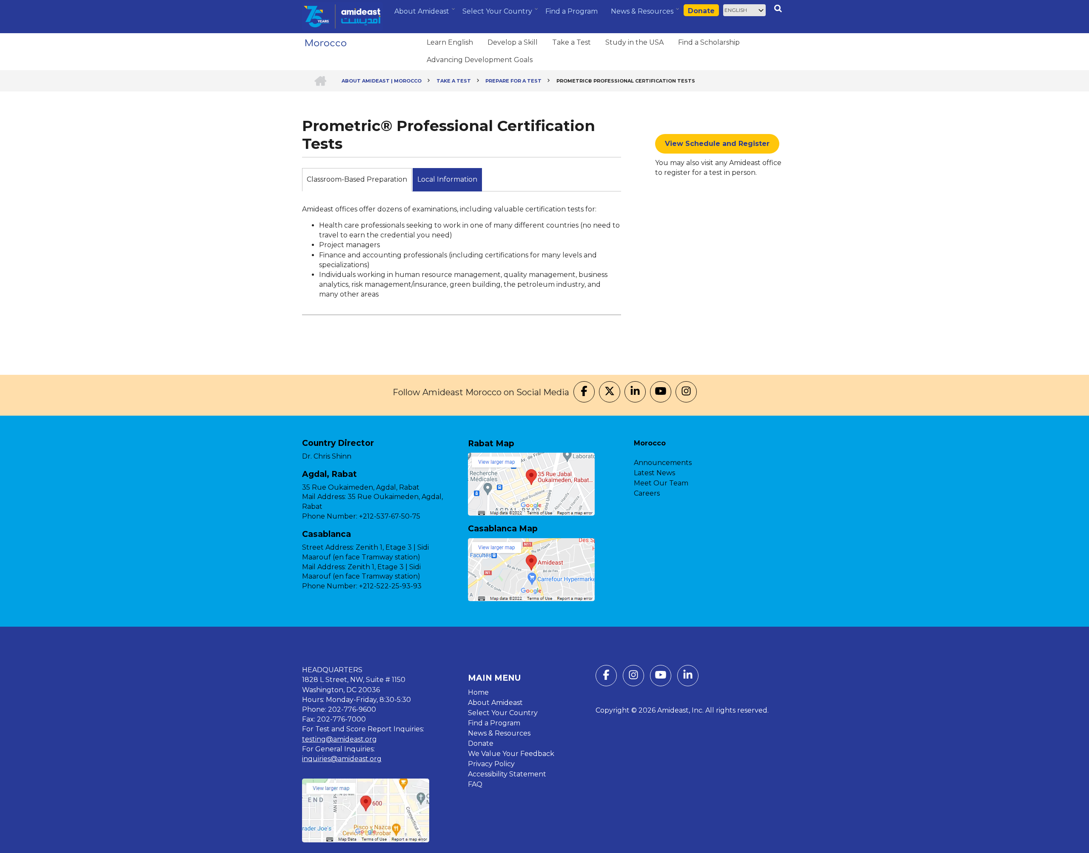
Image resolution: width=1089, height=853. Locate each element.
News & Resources (499, 733)
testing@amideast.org (339, 739)
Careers (647, 493)
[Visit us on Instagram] (686, 392)
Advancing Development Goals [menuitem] (480, 60)
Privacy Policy (491, 764)
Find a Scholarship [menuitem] (709, 42)
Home (478, 692)
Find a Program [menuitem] (571, 11)
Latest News (654, 473)
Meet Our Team (661, 483)
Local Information (447, 179)
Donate (701, 11)
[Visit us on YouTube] (660, 392)
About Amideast (495, 703)
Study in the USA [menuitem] (634, 42)
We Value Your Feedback (511, 754)
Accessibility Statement (507, 774)
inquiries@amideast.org (342, 759)
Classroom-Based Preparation (357, 179)
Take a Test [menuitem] (571, 42)
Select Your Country (503, 713)
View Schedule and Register (717, 144)
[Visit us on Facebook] (584, 392)
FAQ (475, 784)
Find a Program (494, 723)
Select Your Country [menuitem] (498, 14)
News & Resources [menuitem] (643, 14)
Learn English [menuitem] (450, 42)
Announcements (663, 463)
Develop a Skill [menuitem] (512, 42)
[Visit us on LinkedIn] (635, 392)
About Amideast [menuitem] (422, 14)
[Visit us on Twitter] (609, 392)
